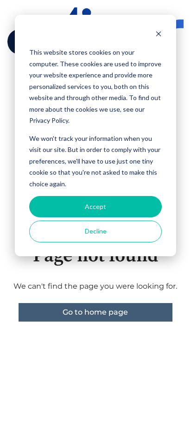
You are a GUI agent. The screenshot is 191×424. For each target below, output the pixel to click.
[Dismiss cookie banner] (158, 35)
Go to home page (95, 312)
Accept (95, 206)
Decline (96, 231)
